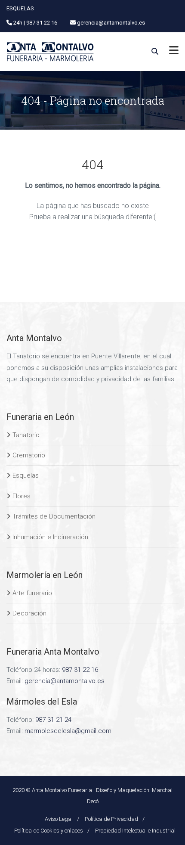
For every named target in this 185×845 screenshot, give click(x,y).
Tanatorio (26, 435)
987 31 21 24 (53, 720)
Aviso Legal (59, 819)
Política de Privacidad (111, 819)
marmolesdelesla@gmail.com (68, 731)
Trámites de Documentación (54, 516)
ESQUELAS (20, 8)
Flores (21, 496)
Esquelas (25, 475)
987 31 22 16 (80, 670)
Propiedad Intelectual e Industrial (135, 830)
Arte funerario (32, 593)
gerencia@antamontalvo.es (65, 681)
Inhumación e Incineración (50, 537)
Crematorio (28, 455)
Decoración (29, 613)
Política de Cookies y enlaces (48, 830)
